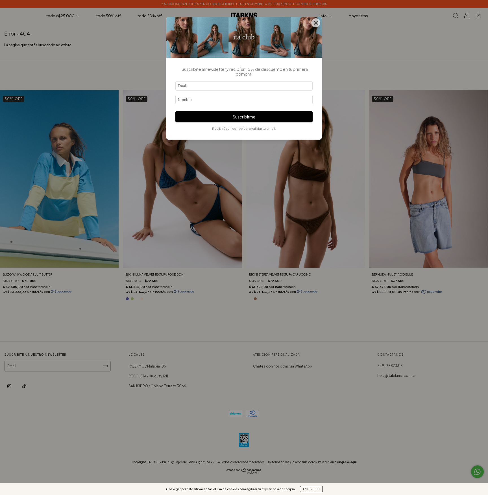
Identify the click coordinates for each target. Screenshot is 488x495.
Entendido (311, 489)
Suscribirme (244, 116)
